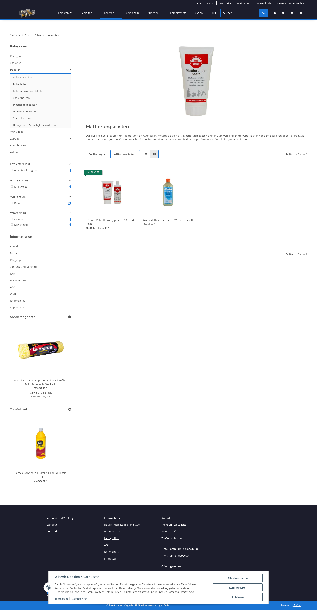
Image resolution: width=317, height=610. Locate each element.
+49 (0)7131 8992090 (176, 555)
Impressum (61, 598)
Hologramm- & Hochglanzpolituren (34, 125)
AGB (12, 287)
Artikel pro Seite (123, 154)
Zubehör (15, 138)
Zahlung (52, 524)
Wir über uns (18, 280)
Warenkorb (264, 3)
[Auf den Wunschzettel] (187, 173)
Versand (52, 531)
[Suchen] (263, 13)
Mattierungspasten (25, 104)
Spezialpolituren (23, 118)
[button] (275, 13)
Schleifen (15, 63)
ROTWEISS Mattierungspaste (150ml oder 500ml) (111, 222)
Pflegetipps (17, 260)
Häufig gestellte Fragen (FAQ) (122, 524)
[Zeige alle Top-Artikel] (69, 409)
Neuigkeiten (111, 538)
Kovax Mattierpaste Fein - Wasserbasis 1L (168, 220)
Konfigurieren (237, 587)
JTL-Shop (298, 605)
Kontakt (14, 246)
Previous (19, 363)
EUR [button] (195, 3)
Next (62, 363)
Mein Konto (244, 3)
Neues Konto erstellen (290, 3)
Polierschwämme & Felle (28, 91)
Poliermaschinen (23, 77)
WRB (13, 294)
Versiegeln (16, 132)
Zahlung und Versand (23, 267)
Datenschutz (79, 598)
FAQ (12, 273)
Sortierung (95, 154)
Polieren (15, 69)
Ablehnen (238, 597)
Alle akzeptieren (238, 578)
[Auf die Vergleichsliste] (178, 173)
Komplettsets (18, 145)
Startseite (225, 3)
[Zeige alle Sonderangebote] (69, 317)
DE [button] (209, 3)
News (13, 253)
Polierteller (19, 84)
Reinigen (15, 56)
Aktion (14, 152)
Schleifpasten (21, 98)
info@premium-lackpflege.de (180, 549)
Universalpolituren (24, 111)
